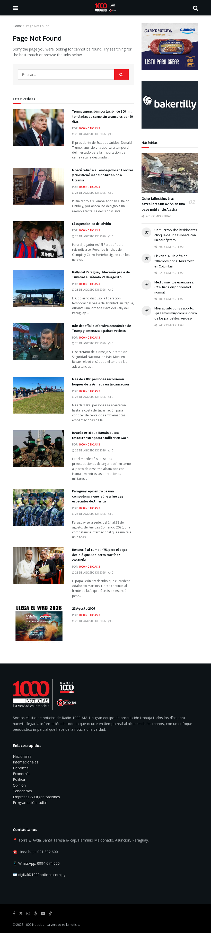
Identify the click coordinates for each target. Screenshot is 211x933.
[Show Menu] (15, 7)
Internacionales (25, 762)
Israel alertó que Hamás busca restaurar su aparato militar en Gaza (100, 435)
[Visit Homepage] (105, 8)
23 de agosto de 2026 (90, 134)
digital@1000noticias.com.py (41, 874)
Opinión (19, 785)
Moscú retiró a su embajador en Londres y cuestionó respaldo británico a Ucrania (102, 175)
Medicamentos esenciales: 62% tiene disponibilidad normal (174, 287)
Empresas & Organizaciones (36, 796)
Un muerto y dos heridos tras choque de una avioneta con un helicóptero (175, 235)
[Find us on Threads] (35, 914)
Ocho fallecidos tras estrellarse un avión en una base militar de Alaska (163, 204)
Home (17, 26)
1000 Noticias (34, 924)
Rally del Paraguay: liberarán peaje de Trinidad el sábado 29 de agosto (100, 275)
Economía (21, 773)
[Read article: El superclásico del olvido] (38, 239)
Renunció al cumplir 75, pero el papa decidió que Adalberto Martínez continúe (99, 554)
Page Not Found (37, 26)
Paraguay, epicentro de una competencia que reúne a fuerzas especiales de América (97, 496)
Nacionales (22, 756)
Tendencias (22, 790)
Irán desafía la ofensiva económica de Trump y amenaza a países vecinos (101, 328)
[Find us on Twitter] (21, 914)
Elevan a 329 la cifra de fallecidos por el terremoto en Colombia (174, 261)
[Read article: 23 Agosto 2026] (38, 624)
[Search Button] (195, 7)
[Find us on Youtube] (43, 914)
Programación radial (30, 802)
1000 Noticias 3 (89, 128)
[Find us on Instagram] (28, 914)
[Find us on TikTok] (50, 914)
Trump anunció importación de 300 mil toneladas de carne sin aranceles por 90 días (102, 116)
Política (19, 779)
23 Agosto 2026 (83, 608)
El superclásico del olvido (91, 223)
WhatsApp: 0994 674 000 (39, 863)
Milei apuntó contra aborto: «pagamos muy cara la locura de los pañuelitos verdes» (175, 313)
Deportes (21, 768)
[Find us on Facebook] (14, 914)
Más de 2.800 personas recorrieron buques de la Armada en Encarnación (100, 381)
